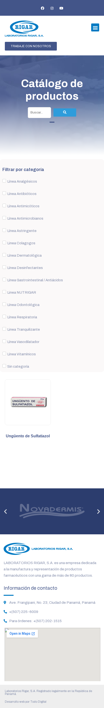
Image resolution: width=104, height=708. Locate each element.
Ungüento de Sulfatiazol (28, 436)
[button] (95, 27)
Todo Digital (38, 701)
